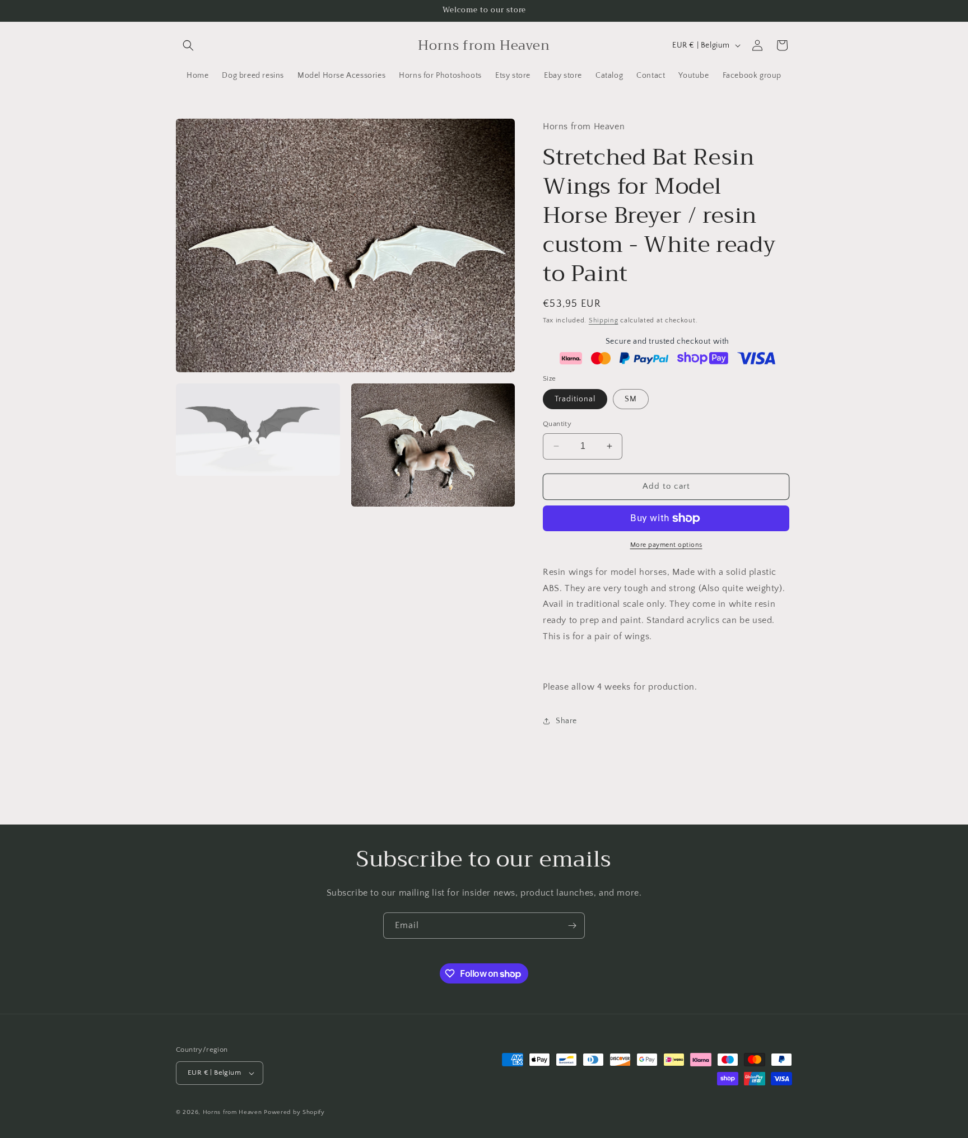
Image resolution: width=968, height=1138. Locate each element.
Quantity (557, 424)
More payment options (666, 545)
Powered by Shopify (294, 1112)
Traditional (575, 399)
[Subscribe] (572, 925)
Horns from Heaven (232, 1112)
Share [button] (566, 720)
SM (631, 399)
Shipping (603, 320)
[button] (188, 45)
